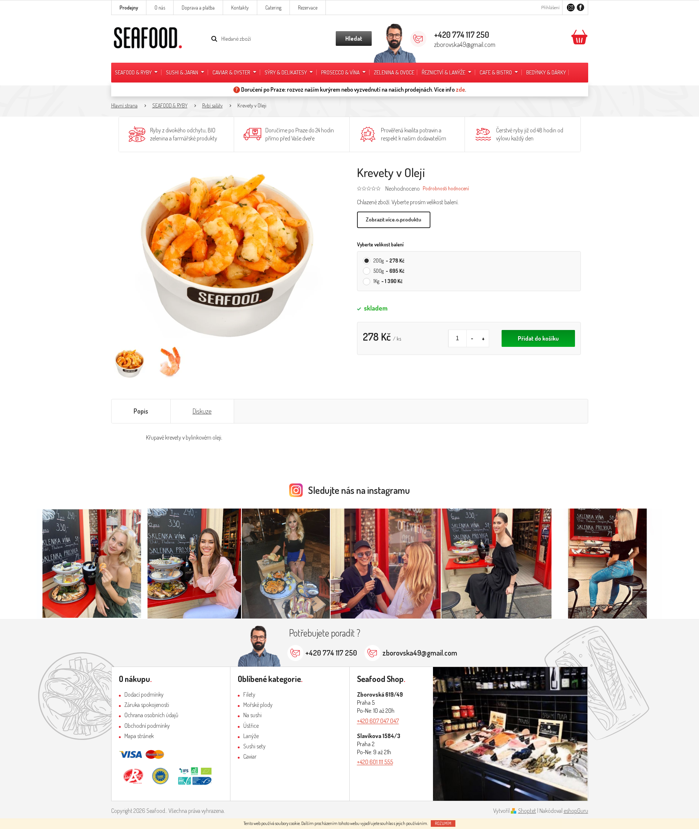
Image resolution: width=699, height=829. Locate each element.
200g (389, 260)
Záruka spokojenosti (146, 704)
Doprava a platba (198, 7)
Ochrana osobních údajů (151, 715)
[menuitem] (136, 72)
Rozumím (443, 823)
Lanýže (251, 736)
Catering (273, 7)
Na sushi (252, 715)
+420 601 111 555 (375, 762)
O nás (159, 7)
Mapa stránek (139, 736)
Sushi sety (254, 746)
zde (460, 89)
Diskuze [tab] (202, 411)
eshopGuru (576, 810)
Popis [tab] (141, 411)
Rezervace (307, 7)
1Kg (388, 281)
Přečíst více (393, 220)
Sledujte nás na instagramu (359, 490)
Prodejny (129, 7)
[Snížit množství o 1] (472, 338)
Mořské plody (258, 704)
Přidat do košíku (538, 338)
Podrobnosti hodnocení (446, 188)
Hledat (353, 38)
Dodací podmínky (144, 694)
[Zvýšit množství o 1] (483, 338)
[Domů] (128, 105)
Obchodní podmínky (147, 725)
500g (389, 271)
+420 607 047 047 (378, 721)
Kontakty (240, 7)
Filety (249, 694)
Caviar (249, 756)
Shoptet (527, 810)
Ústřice (251, 725)
